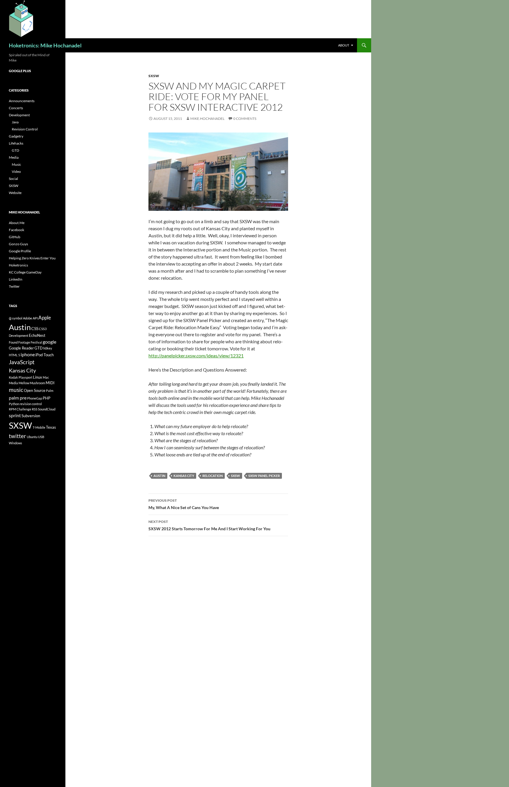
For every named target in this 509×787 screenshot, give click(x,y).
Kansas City (183, 476)
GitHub (14, 237)
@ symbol (15, 318)
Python (14, 404)
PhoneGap (34, 398)
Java (15, 122)
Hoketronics (18, 265)
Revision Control (25, 129)
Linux (37, 377)
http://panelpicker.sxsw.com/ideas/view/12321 (196, 355)
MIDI (50, 382)
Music (16, 164)
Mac (46, 377)
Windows (15, 443)
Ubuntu (32, 437)
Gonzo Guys (18, 244)
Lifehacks (16, 143)
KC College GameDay (25, 272)
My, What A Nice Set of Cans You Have (183, 504)
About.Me (16, 223)
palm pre (18, 397)
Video (16, 171)
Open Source (34, 390)
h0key (47, 348)
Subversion (31, 415)
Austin (159, 476)
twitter (17, 436)
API (35, 318)
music (16, 389)
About (343, 45)
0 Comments (244, 118)
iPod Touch (44, 354)
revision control (31, 404)
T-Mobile (39, 427)
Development (19, 115)
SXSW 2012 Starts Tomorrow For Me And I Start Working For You (209, 525)
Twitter (14, 286)
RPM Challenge (20, 409)
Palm (49, 390)
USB (41, 437)
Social (13, 178)
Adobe (27, 318)
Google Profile (20, 251)
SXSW (153, 76)
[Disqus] (218, 623)
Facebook (16, 230)
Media (14, 157)
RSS (34, 409)
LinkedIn (15, 279)
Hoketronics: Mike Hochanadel (45, 45)
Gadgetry (16, 136)
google (49, 341)
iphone (28, 354)
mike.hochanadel (207, 118)
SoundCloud (46, 409)
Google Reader (21, 348)
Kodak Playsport (20, 377)
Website (15, 192)
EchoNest (37, 335)
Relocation (212, 476)
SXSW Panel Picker (264, 476)
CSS (34, 328)
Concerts (16, 108)
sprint (15, 415)
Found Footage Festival (25, 342)
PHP (46, 398)
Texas (51, 427)
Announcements (21, 101)
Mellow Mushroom (32, 383)
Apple (44, 317)
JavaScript (21, 362)
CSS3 (43, 329)
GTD (15, 150)
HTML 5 (14, 355)
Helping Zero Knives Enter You (32, 258)
